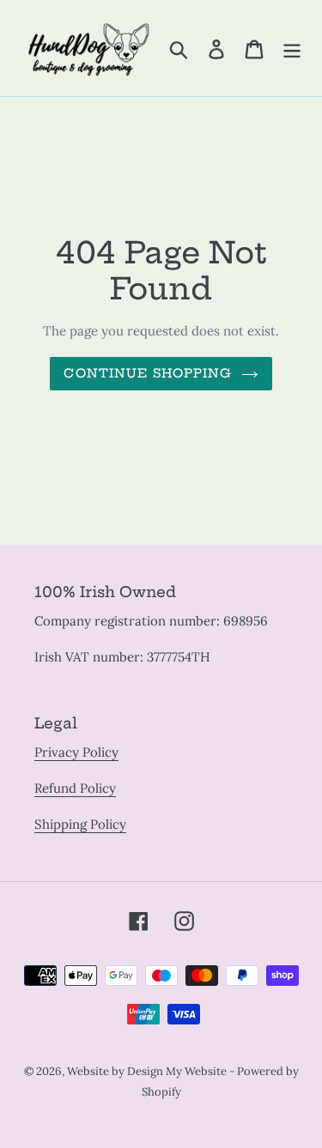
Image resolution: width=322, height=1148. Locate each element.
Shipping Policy (80, 824)
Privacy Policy (76, 752)
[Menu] (292, 48)
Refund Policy (75, 788)
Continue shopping (148, 373)
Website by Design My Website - (152, 1071)
